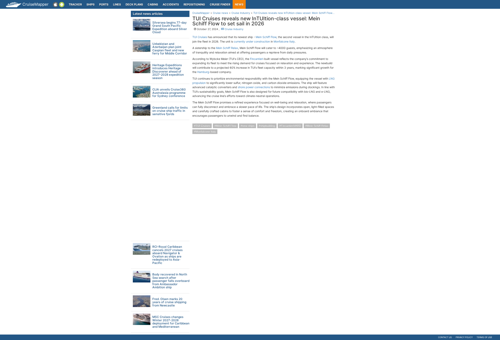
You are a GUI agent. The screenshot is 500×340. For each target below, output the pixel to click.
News (239, 4)
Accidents (171, 4)
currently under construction (252, 41)
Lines (117, 4)
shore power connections (254, 87)
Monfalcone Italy (284, 41)
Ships (91, 4)
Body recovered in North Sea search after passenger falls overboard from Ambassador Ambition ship (170, 281)
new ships (248, 125)
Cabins (153, 4)
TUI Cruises (199, 37)
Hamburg (203, 72)
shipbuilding (267, 125)
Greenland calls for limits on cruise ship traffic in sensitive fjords (170, 111)
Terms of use (484, 337)
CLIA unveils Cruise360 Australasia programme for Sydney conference (169, 93)
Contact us (445, 337)
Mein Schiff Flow (266, 37)
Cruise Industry (233, 29)
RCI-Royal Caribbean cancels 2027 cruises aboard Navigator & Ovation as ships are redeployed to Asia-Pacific (167, 255)
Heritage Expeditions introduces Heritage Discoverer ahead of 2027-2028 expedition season (168, 72)
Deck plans (134, 4)
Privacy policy (464, 337)
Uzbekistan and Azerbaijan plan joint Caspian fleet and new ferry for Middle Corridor (169, 48)
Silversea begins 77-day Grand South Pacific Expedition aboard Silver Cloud (169, 27)
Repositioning (194, 4)
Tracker (75, 4)
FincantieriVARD (291, 125)
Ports (103, 4)
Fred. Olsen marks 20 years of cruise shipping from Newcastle (169, 302)
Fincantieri (256, 58)
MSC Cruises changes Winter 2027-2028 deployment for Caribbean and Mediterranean (170, 321)
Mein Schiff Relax (227, 48)
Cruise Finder (220, 4)
